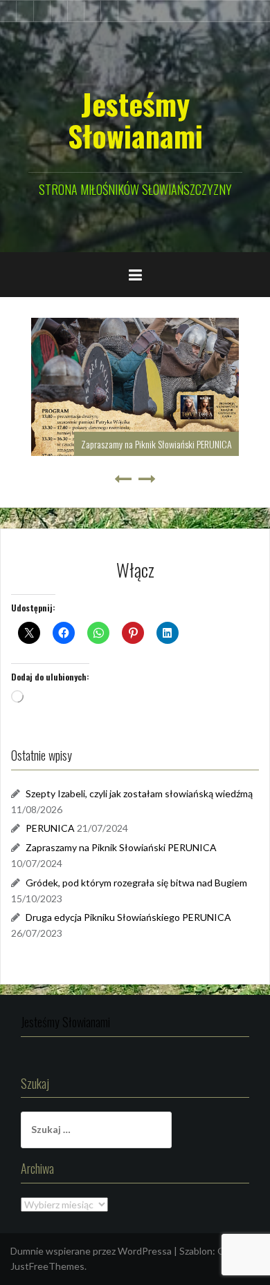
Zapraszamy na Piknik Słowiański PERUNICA (156, 444)
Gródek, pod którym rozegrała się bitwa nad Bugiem (136, 882)
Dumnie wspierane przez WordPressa (91, 1251)
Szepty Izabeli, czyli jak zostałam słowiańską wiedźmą (139, 793)
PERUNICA (50, 828)
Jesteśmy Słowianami (135, 119)
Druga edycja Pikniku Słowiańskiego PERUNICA (128, 917)
